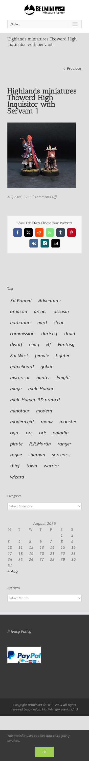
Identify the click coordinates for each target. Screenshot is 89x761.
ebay (34, 344)
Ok (45, 752)
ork (42, 433)
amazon (18, 311)
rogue (16, 455)
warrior (51, 466)
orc (29, 433)
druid (69, 333)
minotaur (19, 411)
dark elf (49, 333)
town (31, 466)
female (42, 355)
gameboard (22, 367)
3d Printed (21, 300)
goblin (47, 367)
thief (15, 466)
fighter (62, 355)
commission (22, 333)
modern (44, 411)
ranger (64, 444)
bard (42, 322)
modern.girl (22, 422)
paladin (61, 433)
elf (48, 344)
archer (40, 311)
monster (67, 422)
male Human (41, 388)
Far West (19, 355)
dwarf (16, 344)
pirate (16, 444)
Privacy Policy (19, 631)
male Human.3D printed (35, 400)
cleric (59, 322)
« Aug (12, 571)
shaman (36, 455)
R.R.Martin (40, 444)
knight (63, 377)
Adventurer (49, 300)
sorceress (61, 455)
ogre (14, 433)
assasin (61, 311)
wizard (17, 477)
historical (20, 377)
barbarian (20, 322)
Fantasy (66, 344)
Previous (74, 68)
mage (16, 388)
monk (47, 422)
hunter (43, 377)
